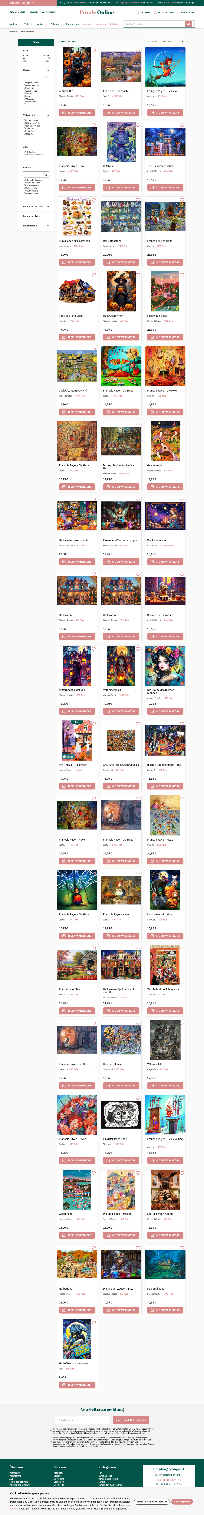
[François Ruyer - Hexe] (77, 142)
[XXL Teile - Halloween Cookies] (121, 740)
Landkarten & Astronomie (110, 1485)
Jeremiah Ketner (32, 185)
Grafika (29, 94)
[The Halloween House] (165, 142)
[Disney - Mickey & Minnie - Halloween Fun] (121, 441)
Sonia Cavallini (32, 194)
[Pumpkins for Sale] (77, 965)
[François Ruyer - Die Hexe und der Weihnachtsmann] (165, 1115)
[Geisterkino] (77, 1189)
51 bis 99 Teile (32, 121)
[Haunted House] (121, 1040)
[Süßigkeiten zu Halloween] (77, 216)
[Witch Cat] (121, 142)
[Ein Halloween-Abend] (165, 1189)
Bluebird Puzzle (32, 86)
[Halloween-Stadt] (165, 291)
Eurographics (31, 91)
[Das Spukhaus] (165, 1264)
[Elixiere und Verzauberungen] (121, 516)
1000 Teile (30, 129)
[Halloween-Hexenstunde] (77, 516)
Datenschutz (15, 1476)
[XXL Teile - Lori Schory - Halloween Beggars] (165, 965)
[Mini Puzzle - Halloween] (77, 740)
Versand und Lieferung (19, 1485)
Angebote (87, 24)
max (47, 61)
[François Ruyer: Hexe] (165, 216)
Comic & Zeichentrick (108, 1479)
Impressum (14, 1473)
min (24, 61)
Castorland (59, 1479)
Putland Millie (31, 188)
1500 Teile (30, 131)
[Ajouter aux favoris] (94, 50)
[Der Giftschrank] (121, 216)
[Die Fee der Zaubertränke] (121, 1264)
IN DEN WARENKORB (79, 112)
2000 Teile (30, 134)
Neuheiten (101, 24)
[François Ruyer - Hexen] (77, 1115)
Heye (28, 96)
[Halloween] (77, 591)
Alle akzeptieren (182, 1502)
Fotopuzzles (72, 24)
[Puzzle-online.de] (97, 12)
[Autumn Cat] (77, 67)
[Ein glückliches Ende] (121, 1115)
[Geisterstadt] (165, 441)
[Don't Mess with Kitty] (165, 890)
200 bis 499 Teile (33, 123)
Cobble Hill (30, 88)
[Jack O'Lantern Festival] (77, 366)
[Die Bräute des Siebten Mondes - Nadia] (165, 666)
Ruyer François (32, 191)
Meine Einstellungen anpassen (152, 1502)
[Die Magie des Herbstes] (121, 1189)
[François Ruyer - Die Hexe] (165, 67)
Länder (101, 1482)
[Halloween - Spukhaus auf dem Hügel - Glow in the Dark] (121, 965)
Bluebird (58, 1476)
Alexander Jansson (34, 180)
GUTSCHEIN (49, 12)
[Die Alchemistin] (165, 516)
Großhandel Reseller (19, 3)
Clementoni (59, 1482)
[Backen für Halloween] (165, 591)
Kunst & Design (105, 1476)
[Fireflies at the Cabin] (77, 291)
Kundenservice (132, 1444)
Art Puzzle (58, 1473)
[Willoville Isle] (165, 1040)
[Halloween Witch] (121, 291)
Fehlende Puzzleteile (18, 1482)
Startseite (13, 32)
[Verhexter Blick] (121, 666)
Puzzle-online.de (105, 1429)
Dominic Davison (33, 183)
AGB (11, 1479)
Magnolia (30, 99)
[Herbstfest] (77, 1264)
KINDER (34, 12)
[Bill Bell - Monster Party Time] (165, 740)
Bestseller (114, 24)
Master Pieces (31, 102)
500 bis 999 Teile (33, 126)
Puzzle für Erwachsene (35, 155)
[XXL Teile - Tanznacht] (121, 67)
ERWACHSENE (17, 12)
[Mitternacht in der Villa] (77, 666)
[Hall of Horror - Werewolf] (77, 1339)
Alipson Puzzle (32, 83)
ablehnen (15, 1508)
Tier (100, 1473)
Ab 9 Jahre (30, 152)
